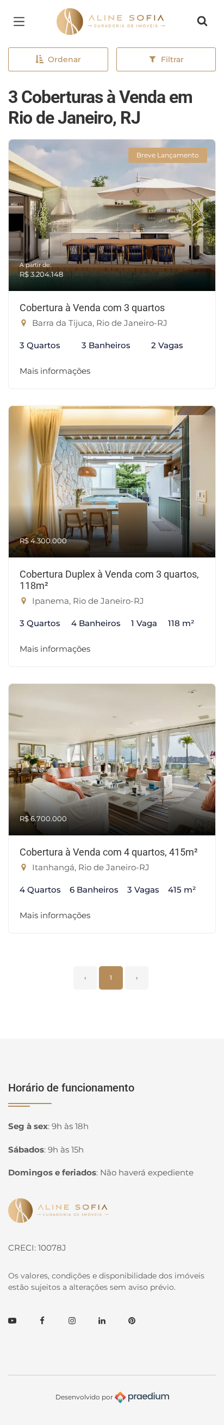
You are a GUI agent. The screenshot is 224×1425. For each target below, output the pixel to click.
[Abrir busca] (202, 21)
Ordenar (64, 59)
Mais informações (55, 371)
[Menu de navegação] (21, 21)
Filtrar (172, 59)
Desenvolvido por (85, 1397)
